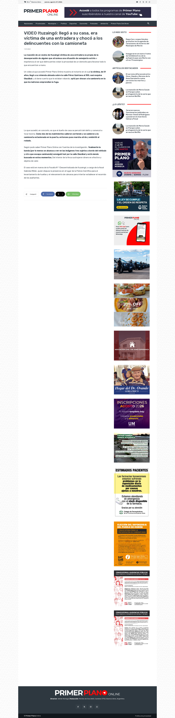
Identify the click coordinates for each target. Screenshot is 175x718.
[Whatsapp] (149, 2)
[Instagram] (146, 2)
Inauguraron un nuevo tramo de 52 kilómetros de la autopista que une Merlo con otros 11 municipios (138, 57)
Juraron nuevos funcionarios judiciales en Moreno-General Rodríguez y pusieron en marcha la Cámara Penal (138, 114)
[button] (148, 23)
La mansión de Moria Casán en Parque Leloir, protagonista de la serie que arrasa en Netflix (138, 93)
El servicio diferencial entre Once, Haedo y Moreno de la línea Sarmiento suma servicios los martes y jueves (138, 78)
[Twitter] (143, 2)
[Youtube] (137, 2)
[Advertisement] (131, 666)
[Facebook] (140, 2)
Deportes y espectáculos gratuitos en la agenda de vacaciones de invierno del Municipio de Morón (137, 42)
